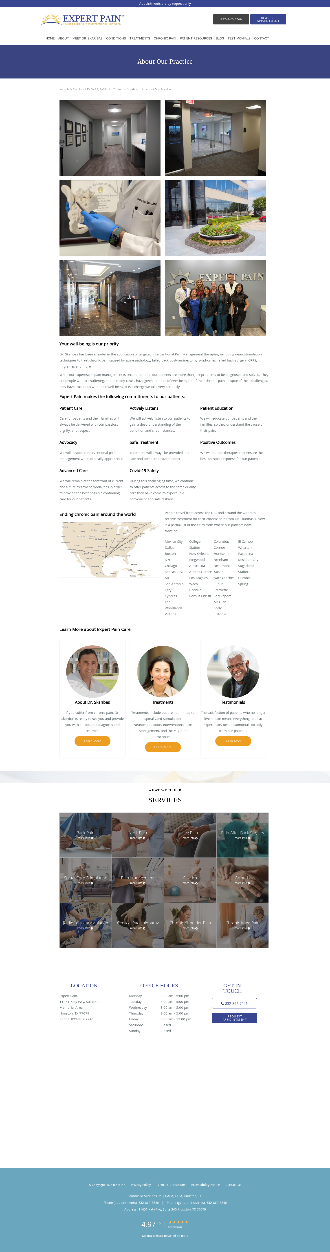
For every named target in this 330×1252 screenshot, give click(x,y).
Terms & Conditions (171, 1184)
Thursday (159, 1013)
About (135, 89)
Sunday (150, 1030)
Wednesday (159, 1007)
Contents (119, 89)
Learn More (92, 741)
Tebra (184, 1236)
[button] (268, 19)
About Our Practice (158, 89)
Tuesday (159, 1001)
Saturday (150, 1025)
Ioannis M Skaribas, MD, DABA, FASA (83, 89)
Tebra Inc (119, 1185)
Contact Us (233, 1184)
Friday (160, 1019)
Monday (159, 995)
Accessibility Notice (205, 1184)
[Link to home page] (78, 19)
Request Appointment (235, 1017)
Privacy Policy (141, 1184)
